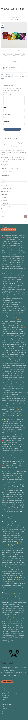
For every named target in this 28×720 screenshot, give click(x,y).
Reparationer (4, 203)
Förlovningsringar (14, 17)
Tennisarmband (5, 209)
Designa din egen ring (21, 76)
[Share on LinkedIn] (20, 55)
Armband (3, 183)
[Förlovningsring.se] (15, 9)
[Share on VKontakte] (18, 55)
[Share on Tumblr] (23, 55)
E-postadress (7, 114)
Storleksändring (5, 206)
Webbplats (6, 121)
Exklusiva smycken (6, 188)
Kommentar (7, 94)
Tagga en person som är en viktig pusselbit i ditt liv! (7, 76)
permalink (14, 61)
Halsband (3, 197)
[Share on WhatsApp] (4, 55)
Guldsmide (4, 194)
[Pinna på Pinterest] (15, 55)
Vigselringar (4, 211)
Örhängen (4, 200)
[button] (2, 9)
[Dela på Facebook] (7, 55)
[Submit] (25, 216)
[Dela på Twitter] (10, 55)
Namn (5, 107)
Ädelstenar (4, 180)
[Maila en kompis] (12, 55)
